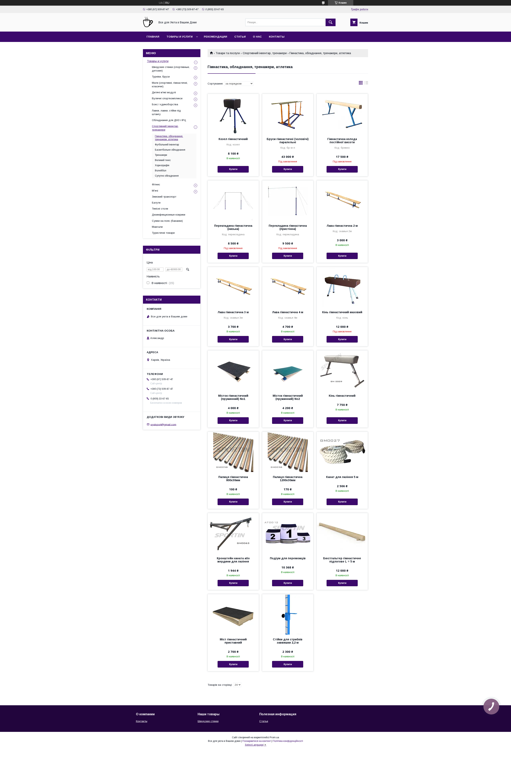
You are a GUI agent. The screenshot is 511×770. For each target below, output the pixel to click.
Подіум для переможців (288, 558)
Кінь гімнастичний (342, 395)
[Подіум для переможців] (287, 533)
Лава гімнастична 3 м (233, 312)
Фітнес (156, 184)
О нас (257, 36)
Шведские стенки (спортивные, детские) (171, 69)
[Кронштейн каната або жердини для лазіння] (233, 533)
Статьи (240, 36)
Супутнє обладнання (167, 175)
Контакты (276, 36)
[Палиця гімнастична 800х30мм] (233, 452)
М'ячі (155, 190)
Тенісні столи (160, 208)
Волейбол (160, 170)
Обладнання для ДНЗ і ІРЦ (169, 120)
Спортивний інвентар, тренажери (265, 53)
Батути (156, 202)
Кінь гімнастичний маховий (342, 312)
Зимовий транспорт (164, 196)
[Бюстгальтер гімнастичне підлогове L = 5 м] (342, 533)
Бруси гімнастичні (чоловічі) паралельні (288, 140)
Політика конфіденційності (288, 741)
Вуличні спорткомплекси (167, 98)
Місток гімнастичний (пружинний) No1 (233, 397)
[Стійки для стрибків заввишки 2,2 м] (287, 614)
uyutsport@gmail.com (163, 424)
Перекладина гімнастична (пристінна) (288, 227)
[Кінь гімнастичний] (342, 370)
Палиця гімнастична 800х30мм (233, 478)
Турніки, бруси (161, 76)
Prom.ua (274, 737)
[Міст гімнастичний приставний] (233, 614)
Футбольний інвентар (167, 144)
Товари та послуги (228, 53)
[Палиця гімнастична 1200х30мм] (287, 452)
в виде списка (366, 83)
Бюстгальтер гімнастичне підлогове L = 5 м (342, 560)
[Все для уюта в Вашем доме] (148, 26)
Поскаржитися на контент (256, 741)
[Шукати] (331, 22)
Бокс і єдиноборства (165, 104)
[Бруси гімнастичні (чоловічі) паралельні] (287, 114)
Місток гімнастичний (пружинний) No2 (288, 397)
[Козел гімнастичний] (233, 114)
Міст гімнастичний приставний (233, 641)
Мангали (157, 226)
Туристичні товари (163, 232)
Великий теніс (163, 160)
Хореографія (162, 165)
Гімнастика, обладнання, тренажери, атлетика (169, 138)
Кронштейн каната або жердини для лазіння (233, 560)
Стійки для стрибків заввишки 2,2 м (287, 641)
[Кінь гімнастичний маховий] (342, 287)
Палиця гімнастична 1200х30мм (287, 478)
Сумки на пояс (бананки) (167, 220)
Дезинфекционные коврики (168, 214)
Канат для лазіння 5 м (342, 477)
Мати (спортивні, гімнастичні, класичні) (170, 84)
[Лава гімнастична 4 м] (287, 287)
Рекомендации (215, 36)
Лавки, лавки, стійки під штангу (166, 112)
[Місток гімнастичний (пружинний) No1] (233, 370)
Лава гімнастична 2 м (342, 225)
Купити (233, 169)
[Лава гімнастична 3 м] (233, 287)
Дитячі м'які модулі (164, 92)
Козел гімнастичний (233, 139)
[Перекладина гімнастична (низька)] (233, 201)
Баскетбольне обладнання (170, 149)
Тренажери (161, 155)
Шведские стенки (208, 721)
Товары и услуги (179, 36)
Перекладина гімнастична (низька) (233, 227)
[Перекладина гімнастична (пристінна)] (287, 201)
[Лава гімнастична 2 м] (342, 201)
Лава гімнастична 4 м (287, 312)
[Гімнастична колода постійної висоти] (342, 114)
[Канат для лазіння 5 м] (342, 452)
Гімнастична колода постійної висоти (342, 140)
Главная (153, 36)
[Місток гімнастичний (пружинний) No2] (287, 370)
